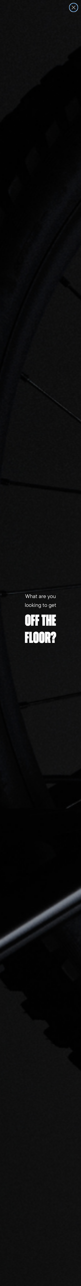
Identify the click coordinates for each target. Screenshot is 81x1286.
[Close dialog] (74, 7)
